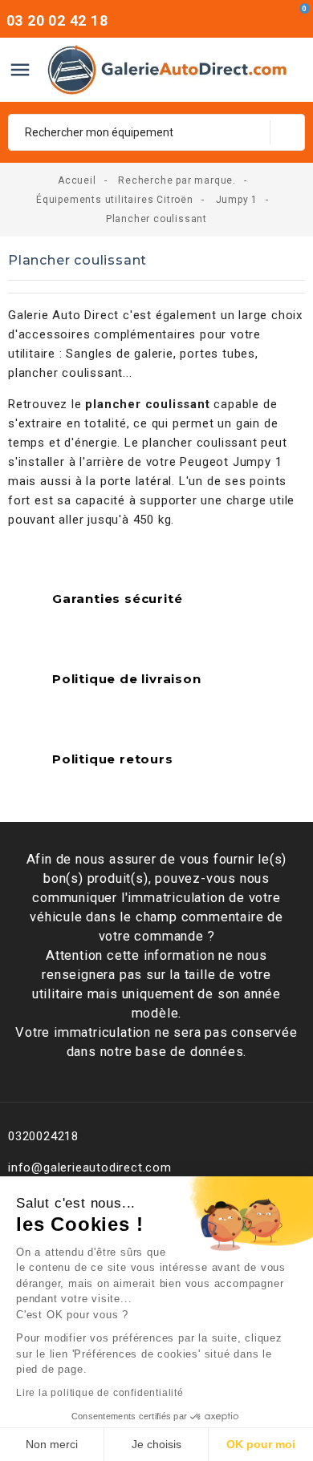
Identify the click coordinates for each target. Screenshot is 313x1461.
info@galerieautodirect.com (90, 1167)
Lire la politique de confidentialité (100, 1392)
